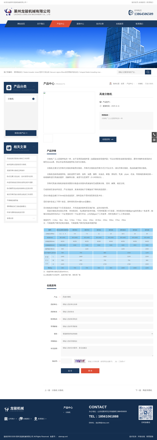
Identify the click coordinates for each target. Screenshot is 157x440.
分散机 (11, 99)
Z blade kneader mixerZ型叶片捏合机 (36, 72)
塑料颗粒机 (18, 72)
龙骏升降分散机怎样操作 (16, 170)
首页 (122, 84)
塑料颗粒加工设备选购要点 (16, 206)
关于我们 (40, 24)
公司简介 (11, 419)
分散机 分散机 (57, 390)
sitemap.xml (63, 436)
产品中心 (60, 24)
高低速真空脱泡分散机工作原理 (18, 158)
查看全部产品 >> (21, 133)
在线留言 (142, 2)
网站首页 (21, 24)
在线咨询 (106, 139)
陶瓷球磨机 (147, 390)
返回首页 (135, 2)
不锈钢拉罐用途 (12, 200)
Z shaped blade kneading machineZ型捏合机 (94, 72)
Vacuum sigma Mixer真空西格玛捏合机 (64, 72)
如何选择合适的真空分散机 (16, 164)
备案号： (53, 436)
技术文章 (100, 24)
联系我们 (150, 2)
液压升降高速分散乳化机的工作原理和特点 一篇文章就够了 (21, 194)
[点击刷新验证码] (80, 361)
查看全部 (10, 218)
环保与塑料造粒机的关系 (16, 212)
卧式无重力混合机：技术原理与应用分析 (21, 176)
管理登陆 (149, 436)
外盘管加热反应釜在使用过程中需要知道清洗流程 (21, 182)
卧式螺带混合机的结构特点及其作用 (20, 188)
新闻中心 (80, 24)
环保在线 (141, 436)
